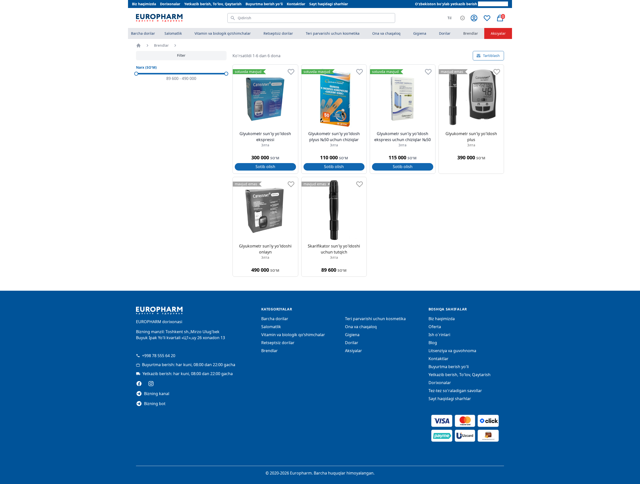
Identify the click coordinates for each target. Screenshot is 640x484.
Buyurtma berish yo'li (264, 3)
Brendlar (470, 33)
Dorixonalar (170, 3)
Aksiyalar (498, 33)
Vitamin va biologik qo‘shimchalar (293, 334)
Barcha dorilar (143, 33)
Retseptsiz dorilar (277, 342)
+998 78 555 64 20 (158, 355)
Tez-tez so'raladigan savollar (455, 390)
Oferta (434, 326)
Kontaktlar (296, 3)
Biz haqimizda (144, 3)
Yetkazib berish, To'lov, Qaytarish (213, 3)
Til (450, 17)
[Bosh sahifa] (138, 45)
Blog (432, 342)
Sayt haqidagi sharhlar (328, 3)
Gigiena (352, 334)
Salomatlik (271, 326)
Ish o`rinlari (439, 334)
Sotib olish (265, 166)
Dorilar (351, 342)
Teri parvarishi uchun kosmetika (375, 318)
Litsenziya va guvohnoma (452, 350)
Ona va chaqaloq (361, 326)
